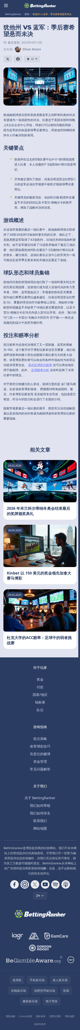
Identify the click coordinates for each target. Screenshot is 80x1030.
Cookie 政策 (25, 1016)
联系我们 (40, 820)
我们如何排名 (40, 813)
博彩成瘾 (10, 1016)
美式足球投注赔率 (40, 365)
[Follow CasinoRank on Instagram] (24, 884)
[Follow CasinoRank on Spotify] (55, 884)
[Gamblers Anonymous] (33, 936)
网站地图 (40, 828)
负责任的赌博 (40, 754)
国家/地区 (40, 694)
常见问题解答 (40, 769)
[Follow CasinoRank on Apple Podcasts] (65, 884)
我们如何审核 (40, 805)
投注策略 (40, 738)
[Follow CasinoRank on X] (35, 884)
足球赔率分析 (40, 370)
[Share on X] (7, 59)
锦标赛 (40, 702)
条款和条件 (40, 1024)
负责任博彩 (55, 1016)
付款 (40, 687)
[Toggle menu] (6, 5)
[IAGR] (17, 936)
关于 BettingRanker (40, 798)
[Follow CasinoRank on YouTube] (45, 884)
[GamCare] (56, 936)
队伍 (40, 710)
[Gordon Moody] (40, 948)
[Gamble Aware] (34, 959)
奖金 (40, 679)
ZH (38, 896)
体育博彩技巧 (40, 746)
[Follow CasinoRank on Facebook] (14, 884)
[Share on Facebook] (18, 59)
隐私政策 (40, 1016)
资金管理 (40, 761)
